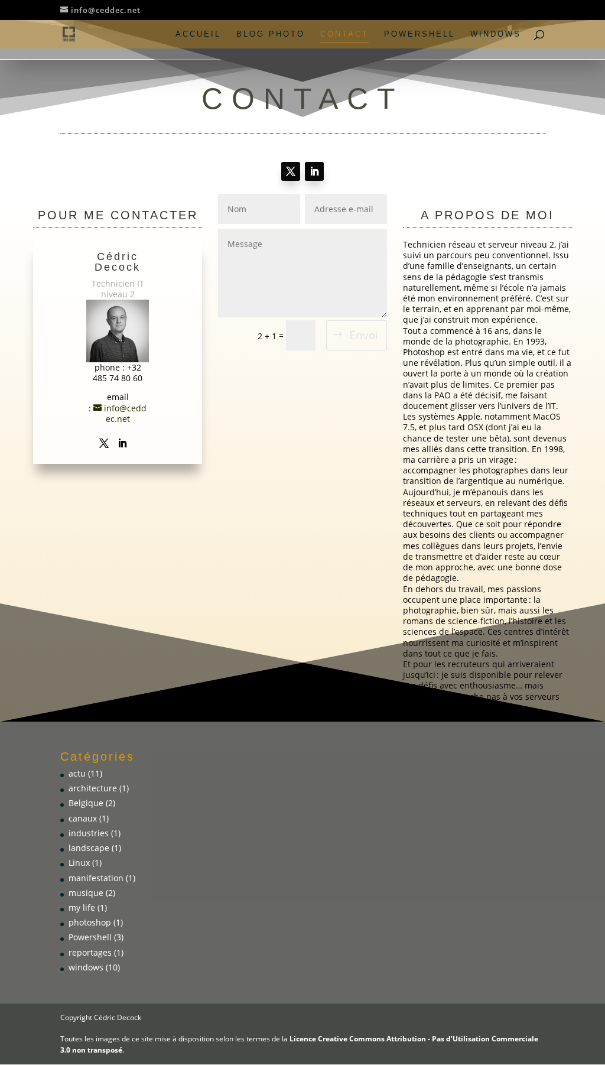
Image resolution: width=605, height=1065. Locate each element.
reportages (90, 952)
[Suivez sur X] (290, 171)
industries (89, 833)
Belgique (86, 803)
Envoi (363, 335)
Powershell (419, 34)
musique (86, 892)
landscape (89, 847)
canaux (83, 818)
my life (82, 907)
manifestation (96, 878)
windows (495, 34)
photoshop (90, 922)
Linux (79, 862)
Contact (344, 34)
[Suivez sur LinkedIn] (314, 171)
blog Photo (270, 34)
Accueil (198, 34)
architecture (93, 788)
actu (77, 773)
